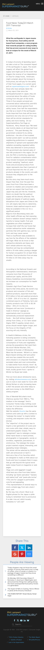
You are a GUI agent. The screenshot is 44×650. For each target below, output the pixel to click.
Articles (9, 28)
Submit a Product (16, 640)
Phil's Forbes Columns (16, 637)
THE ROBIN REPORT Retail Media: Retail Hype (22, 595)
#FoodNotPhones (34, 640)
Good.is (22, 411)
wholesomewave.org (23, 379)
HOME (7, 16)
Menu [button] (38, 4)
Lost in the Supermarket (16, 642)
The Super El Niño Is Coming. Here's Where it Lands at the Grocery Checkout (23, 590)
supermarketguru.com (20, 86)
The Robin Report (34, 637)
